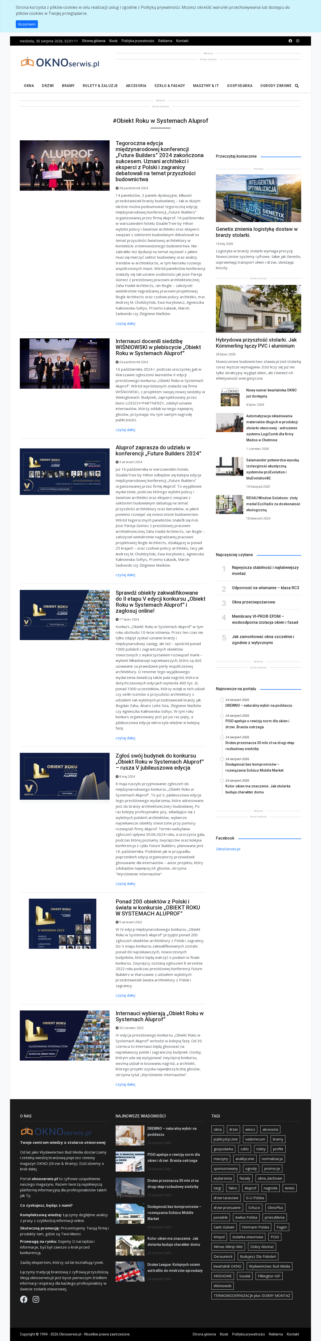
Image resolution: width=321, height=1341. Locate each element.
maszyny (221, 1158)
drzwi (233, 1129)
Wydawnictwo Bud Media (269, 1266)
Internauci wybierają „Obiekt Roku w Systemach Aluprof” (160, 1016)
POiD (275, 1236)
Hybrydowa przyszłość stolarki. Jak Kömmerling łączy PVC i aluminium (256, 343)
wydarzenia (223, 1178)
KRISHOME (223, 1276)
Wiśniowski (222, 1285)
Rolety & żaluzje (100, 86)
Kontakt (182, 41)
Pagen (282, 1227)
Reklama (165, 41)
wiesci (250, 1129)
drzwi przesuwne (227, 1207)
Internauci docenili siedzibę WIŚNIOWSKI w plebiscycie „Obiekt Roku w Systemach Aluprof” (158, 347)
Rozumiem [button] (27, 24)
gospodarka (223, 1149)
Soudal (244, 1276)
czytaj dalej (125, 323)
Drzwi (48, 86)
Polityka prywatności (138, 41)
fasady (244, 1178)
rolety (261, 1149)
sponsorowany (226, 1168)
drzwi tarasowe (226, 1197)
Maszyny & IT (206, 86)
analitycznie (244, 1158)
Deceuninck (223, 1256)
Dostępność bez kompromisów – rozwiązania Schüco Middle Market (174, 1213)
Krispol (219, 1236)
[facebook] (290, 41)
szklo (244, 1149)
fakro (232, 1188)
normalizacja (272, 1158)
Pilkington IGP (269, 1276)
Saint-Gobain (224, 1227)
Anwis (289, 1188)
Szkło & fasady (169, 86)
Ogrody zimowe (275, 86)
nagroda (270, 1188)
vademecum (255, 1139)
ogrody (251, 1168)
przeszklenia (275, 1217)
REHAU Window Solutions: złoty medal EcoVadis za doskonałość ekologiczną (273, 504)
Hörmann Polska (255, 1227)
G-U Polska (255, 1197)
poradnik (221, 1217)
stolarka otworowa (247, 1236)
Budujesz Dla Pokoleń (258, 1256)
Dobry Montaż (262, 1246)
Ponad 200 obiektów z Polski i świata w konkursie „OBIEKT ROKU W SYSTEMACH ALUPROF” (158, 907)
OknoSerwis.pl (228, 848)
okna (218, 1129)
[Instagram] (36, 1300)
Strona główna (93, 41)
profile (278, 1149)
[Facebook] (24, 1300)
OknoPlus (275, 1207)
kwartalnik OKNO (228, 1266)
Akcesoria (136, 86)
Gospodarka (239, 86)
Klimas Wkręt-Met (228, 1246)
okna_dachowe (270, 1178)
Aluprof (250, 1188)
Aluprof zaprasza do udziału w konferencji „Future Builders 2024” (158, 450)
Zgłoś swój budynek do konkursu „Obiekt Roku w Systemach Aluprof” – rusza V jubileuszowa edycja (160, 762)
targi (217, 1188)
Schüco (254, 1207)
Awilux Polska (246, 1217)
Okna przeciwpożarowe (253, 602)
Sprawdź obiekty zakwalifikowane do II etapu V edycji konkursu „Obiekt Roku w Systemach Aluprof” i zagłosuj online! (160, 602)
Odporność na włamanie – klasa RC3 (265, 587)
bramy (278, 1139)
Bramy (68, 86)
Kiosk (113, 41)
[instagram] (297, 41)
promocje (272, 1168)
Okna (29, 86)
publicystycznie (226, 1139)
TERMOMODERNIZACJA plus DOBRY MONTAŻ (252, 1295)
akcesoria (270, 1129)
